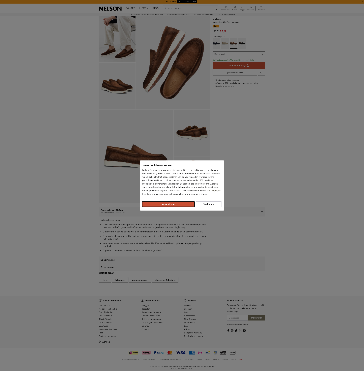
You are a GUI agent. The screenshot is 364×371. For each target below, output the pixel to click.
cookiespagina (214, 190)
